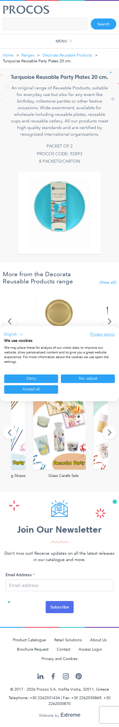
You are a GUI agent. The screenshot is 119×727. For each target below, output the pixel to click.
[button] (13, 334)
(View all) (108, 282)
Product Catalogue (29, 640)
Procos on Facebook (53, 677)
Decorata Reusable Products (67, 55)
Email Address (20, 574)
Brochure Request (32, 649)
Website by (49, 715)
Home (8, 55)
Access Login (90, 649)
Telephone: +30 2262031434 (34, 698)
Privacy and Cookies (59, 658)
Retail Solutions (68, 640)
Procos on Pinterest (78, 677)
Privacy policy (102, 334)
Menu (61, 41)
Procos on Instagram (66, 677)
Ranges (28, 55)
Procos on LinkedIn (40, 677)
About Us (98, 640)
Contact (63, 649)
